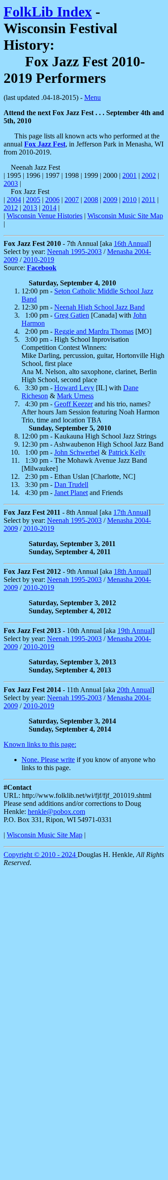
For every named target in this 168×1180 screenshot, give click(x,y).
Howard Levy (74, 388)
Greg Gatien (71, 315)
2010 (129, 199)
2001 (129, 175)
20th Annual (134, 689)
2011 (148, 199)
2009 (110, 199)
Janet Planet (71, 492)
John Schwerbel (76, 452)
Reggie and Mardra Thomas (94, 331)
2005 (33, 199)
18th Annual (131, 571)
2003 (11, 183)
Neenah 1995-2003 (74, 251)
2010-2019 (38, 259)
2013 (30, 207)
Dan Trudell (71, 484)
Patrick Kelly (127, 452)
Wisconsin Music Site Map (125, 216)
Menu (92, 97)
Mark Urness (75, 396)
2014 (49, 207)
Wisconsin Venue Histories (44, 216)
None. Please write (48, 759)
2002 (149, 175)
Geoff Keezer (73, 404)
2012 (11, 207)
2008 (91, 199)
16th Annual (131, 243)
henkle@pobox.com (56, 811)
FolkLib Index (48, 12)
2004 (14, 199)
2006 (52, 199)
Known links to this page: (40, 744)
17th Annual (130, 512)
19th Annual (134, 630)
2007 (72, 199)
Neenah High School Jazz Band (99, 307)
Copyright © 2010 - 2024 (41, 854)
